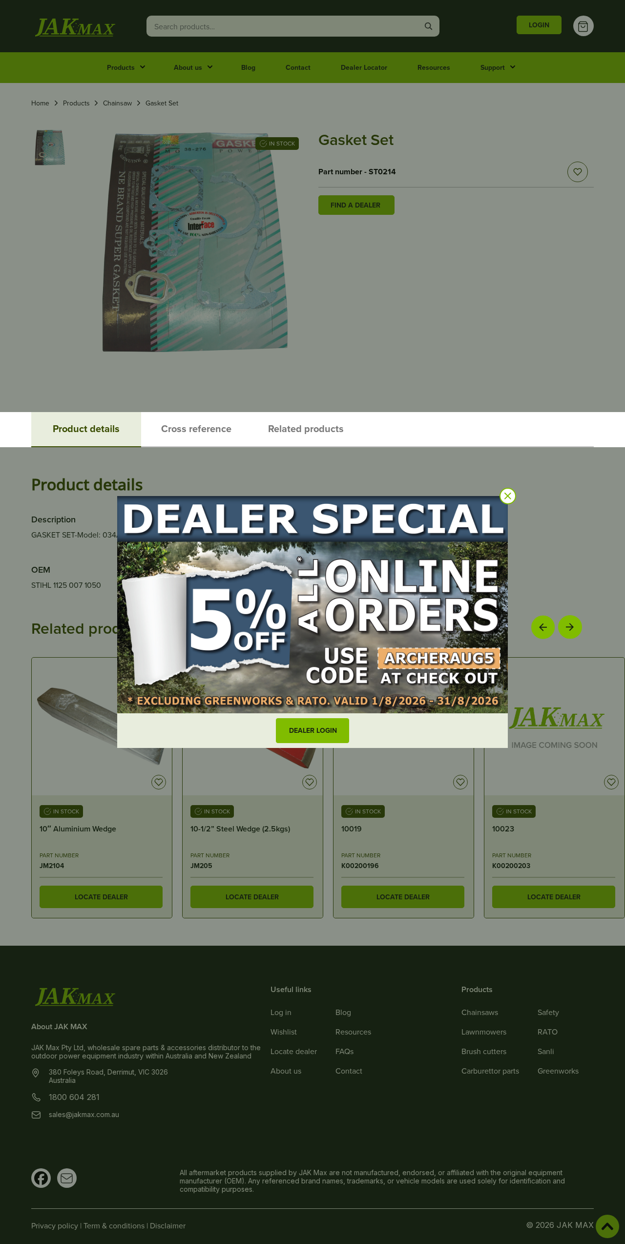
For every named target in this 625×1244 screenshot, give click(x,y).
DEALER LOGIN (313, 730)
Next (570, 627)
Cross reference (196, 428)
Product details (86, 428)
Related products (306, 428)
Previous (543, 627)
